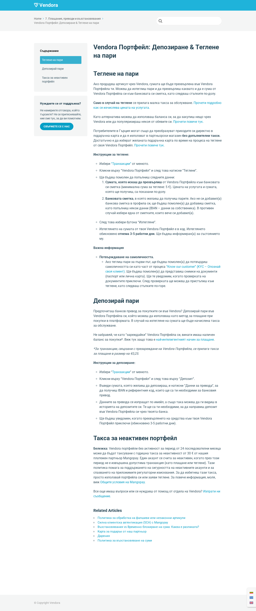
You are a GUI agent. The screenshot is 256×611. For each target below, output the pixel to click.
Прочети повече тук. (188, 122)
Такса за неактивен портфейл (55, 79)
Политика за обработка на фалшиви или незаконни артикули (141, 518)
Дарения (104, 536)
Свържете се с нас (57, 126)
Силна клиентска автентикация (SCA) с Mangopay (133, 522)
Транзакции (121, 372)
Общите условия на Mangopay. (123, 482)
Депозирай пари (53, 68)
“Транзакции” (121, 164)
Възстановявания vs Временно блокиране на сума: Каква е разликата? (148, 527)
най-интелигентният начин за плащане (185, 339)
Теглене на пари (52, 59)
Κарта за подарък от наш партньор (122, 531)
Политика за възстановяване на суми (125, 540)
